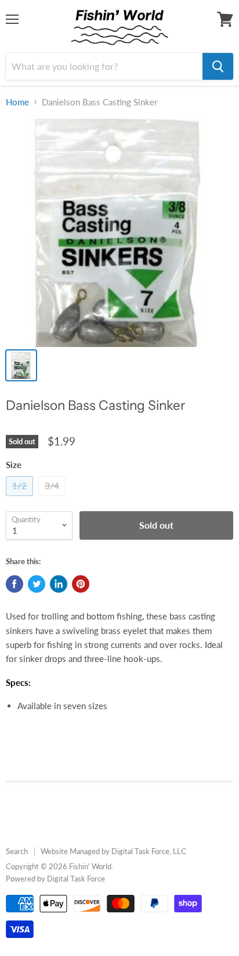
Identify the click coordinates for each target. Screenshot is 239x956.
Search (17, 851)
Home (17, 102)
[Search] (217, 66)
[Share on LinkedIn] (58, 584)
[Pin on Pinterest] (80, 584)
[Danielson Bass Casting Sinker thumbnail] (21, 365)
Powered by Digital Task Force (55, 878)
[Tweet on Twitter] (36, 584)
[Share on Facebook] (14, 584)
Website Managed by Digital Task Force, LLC (113, 851)
